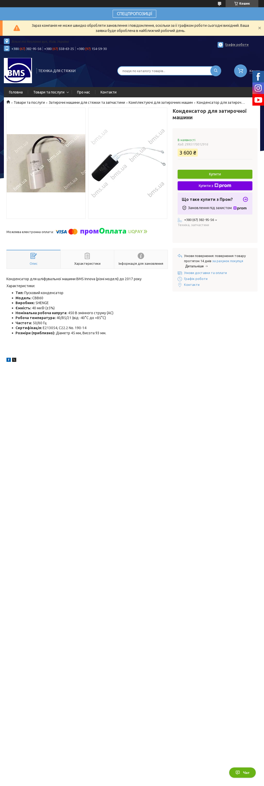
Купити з (206, 186)
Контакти (109, 92)
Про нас (83, 92)
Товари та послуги (48, 92)
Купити (215, 174)
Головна (16, 92)
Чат (246, 773)
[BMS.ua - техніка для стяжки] (18, 70)
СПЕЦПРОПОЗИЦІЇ (134, 13)
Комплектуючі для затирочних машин (161, 102)
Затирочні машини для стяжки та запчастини (87, 102)
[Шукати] (215, 70)
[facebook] (8, 360)
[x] (14, 360)
